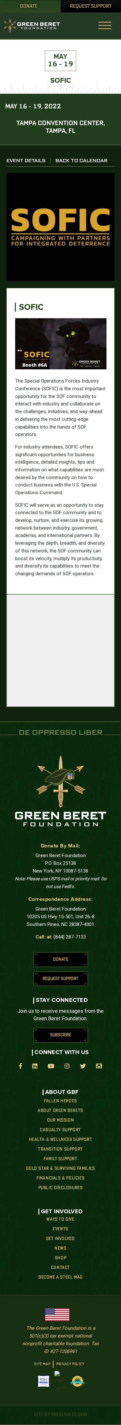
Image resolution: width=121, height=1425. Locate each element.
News (60, 1248)
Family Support (60, 1159)
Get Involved (60, 1238)
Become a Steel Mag (60, 1277)
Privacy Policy (70, 1364)
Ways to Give (60, 1219)
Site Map (42, 1364)
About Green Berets (60, 1110)
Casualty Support (60, 1130)
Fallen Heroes (60, 1101)
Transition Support (60, 1149)
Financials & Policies (60, 1178)
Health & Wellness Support (60, 1139)
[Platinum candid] (60, 1381)
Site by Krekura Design (60, 1414)
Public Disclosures (60, 1188)
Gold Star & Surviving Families (60, 1168)
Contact (60, 1267)
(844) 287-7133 (70, 937)
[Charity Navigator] (43, 1381)
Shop (60, 1258)
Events (60, 1229)
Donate (28, 6)
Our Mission (60, 1120)
